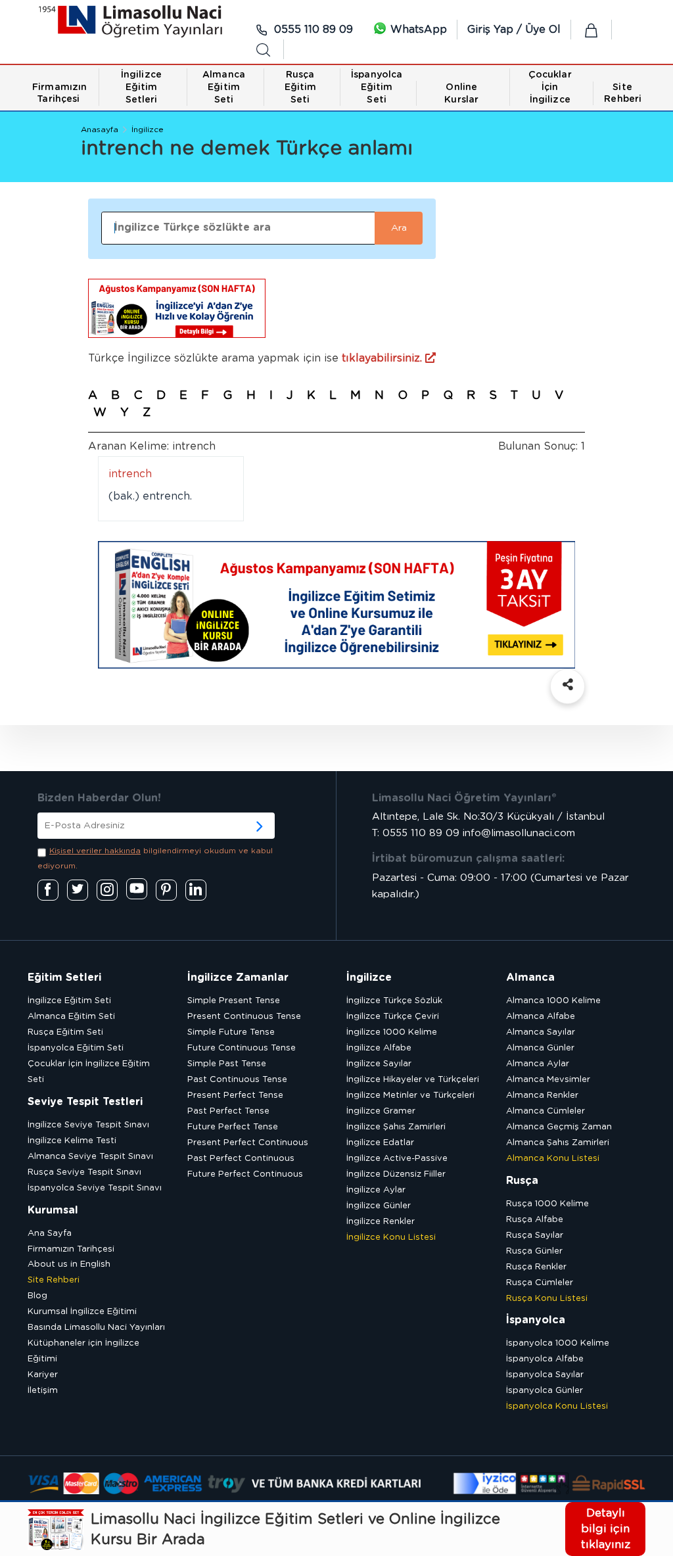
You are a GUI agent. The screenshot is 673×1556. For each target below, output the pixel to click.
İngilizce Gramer (380, 1111)
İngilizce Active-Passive (397, 1158)
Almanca (530, 977)
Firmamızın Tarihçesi (71, 1249)
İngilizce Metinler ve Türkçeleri (410, 1095)
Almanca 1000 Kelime (553, 1001)
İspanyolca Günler (544, 1390)
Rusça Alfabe (534, 1219)
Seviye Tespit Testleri (85, 1101)
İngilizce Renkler (380, 1221)
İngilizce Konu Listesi (391, 1237)
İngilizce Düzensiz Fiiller (396, 1174)
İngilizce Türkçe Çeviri (392, 1016)
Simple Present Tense (233, 1001)
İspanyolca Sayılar (545, 1375)
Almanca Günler (540, 1048)
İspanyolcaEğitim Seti (376, 87)
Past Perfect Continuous (240, 1158)
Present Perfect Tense (235, 1095)
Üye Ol (543, 29)
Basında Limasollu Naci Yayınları (96, 1327)
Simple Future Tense (231, 1032)
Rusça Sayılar (534, 1235)
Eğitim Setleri (64, 977)
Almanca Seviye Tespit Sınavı (90, 1156)
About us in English (69, 1264)
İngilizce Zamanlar (238, 977)
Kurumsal (53, 1210)
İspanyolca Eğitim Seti (76, 1048)
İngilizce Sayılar (378, 1064)
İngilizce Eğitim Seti (69, 1001)
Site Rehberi (54, 1280)
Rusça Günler (534, 1251)
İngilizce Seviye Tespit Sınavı (88, 1125)
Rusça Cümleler (539, 1283)
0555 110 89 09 (312, 29)
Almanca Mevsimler (548, 1079)
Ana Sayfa (50, 1233)
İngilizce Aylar (376, 1190)
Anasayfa (99, 129)
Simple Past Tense (226, 1064)
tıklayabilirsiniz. (383, 358)
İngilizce (147, 129)
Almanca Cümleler (545, 1111)
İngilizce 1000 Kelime (391, 1032)
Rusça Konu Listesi (547, 1298)
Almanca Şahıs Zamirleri (557, 1143)
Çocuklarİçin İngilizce (550, 87)
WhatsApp (417, 29)
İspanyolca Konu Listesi (557, 1406)
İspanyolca (535, 1320)
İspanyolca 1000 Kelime (557, 1343)
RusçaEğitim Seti (301, 87)
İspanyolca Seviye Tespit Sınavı (95, 1188)
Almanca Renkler (542, 1095)
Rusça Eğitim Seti (65, 1032)
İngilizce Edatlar (380, 1143)
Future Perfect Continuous (245, 1174)
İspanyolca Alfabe (545, 1359)
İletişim (43, 1390)
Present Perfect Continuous (247, 1143)
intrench (130, 474)
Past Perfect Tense (228, 1111)
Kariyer (43, 1375)
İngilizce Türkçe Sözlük (394, 1001)
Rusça (522, 1180)
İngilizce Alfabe (378, 1048)
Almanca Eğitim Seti (71, 1016)
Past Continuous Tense (237, 1079)
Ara (399, 228)
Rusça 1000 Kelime (547, 1204)
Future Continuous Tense (241, 1048)
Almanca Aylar (537, 1064)
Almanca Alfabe (540, 1016)
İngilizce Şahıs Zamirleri (396, 1127)
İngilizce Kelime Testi (72, 1141)
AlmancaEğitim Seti (223, 87)
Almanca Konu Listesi (552, 1158)
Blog (37, 1296)
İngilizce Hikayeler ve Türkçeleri (412, 1079)
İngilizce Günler (378, 1206)
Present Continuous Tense (244, 1016)
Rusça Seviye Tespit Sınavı (84, 1172)
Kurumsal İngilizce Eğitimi (82, 1312)
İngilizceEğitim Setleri (141, 87)
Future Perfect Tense (232, 1127)
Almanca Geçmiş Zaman (559, 1127)
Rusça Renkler (536, 1267)
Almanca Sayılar (540, 1032)
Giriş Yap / (496, 29)
